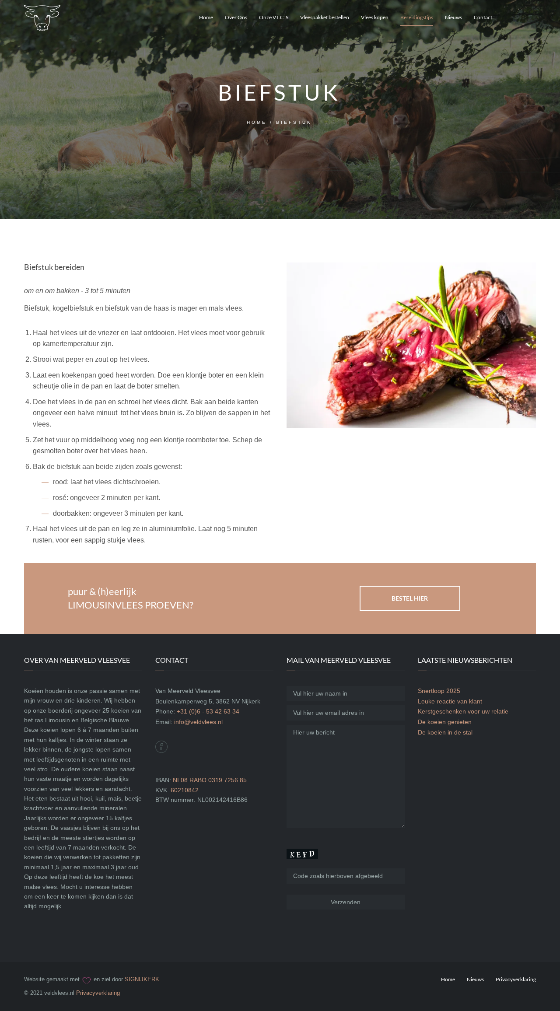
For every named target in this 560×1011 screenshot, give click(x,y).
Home (206, 17)
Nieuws (453, 17)
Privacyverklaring (98, 993)
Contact (483, 17)
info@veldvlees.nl (198, 721)
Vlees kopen (374, 17)
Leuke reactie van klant (450, 701)
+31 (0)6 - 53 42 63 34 (208, 711)
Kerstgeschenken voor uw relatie (463, 711)
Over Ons (236, 17)
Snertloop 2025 (439, 690)
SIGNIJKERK (142, 979)
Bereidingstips (416, 17)
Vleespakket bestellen (324, 17)
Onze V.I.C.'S (273, 17)
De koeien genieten (445, 721)
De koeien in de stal (445, 732)
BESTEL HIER (410, 598)
